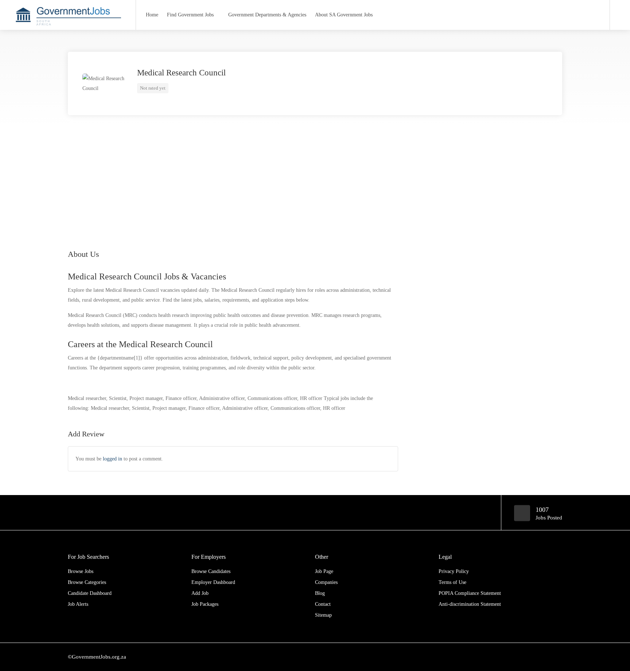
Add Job (200, 593)
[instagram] (545, 657)
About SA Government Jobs (344, 14)
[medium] (557, 657)
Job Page (324, 571)
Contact (323, 604)
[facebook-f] (509, 657)
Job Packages (204, 604)
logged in (112, 459)
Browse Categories (87, 582)
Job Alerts (78, 604)
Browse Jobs (80, 571)
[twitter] (533, 657)
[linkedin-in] (521, 657)
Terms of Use (452, 582)
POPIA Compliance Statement (470, 593)
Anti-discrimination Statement (470, 604)
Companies (326, 582)
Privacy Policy (454, 571)
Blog (320, 593)
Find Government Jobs (190, 14)
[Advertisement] (315, 181)
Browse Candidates (210, 571)
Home (152, 14)
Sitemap (323, 615)
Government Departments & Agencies (267, 14)
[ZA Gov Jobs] (68, 63)
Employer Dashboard (213, 582)
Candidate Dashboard (90, 593)
